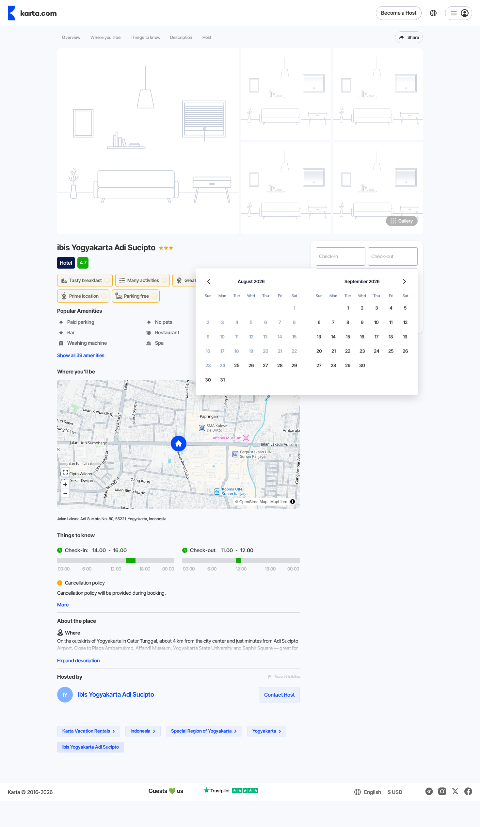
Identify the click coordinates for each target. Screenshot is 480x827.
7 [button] (280, 322)
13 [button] (265, 336)
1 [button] (294, 308)
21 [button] (280, 351)
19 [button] (251, 351)
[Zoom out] (65, 493)
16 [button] (208, 351)
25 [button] (236, 365)
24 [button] (222, 365)
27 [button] (265, 365)
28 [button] (280, 365)
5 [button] (251, 322)
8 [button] (294, 322)
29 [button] (294, 365)
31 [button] (222, 380)
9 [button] (208, 336)
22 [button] (294, 351)
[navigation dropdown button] (458, 13)
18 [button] (236, 351)
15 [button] (294, 336)
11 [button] (236, 336)
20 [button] (265, 351)
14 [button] (280, 336)
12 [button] (251, 336)
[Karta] (32, 13)
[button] (178, 444)
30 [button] (208, 380)
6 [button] (265, 322)
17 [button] (222, 351)
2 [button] (208, 322)
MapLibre (278, 501)
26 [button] (251, 365)
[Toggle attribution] (292, 501)
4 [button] (236, 322)
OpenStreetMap (253, 501)
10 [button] (222, 336)
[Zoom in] (65, 484)
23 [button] (208, 365)
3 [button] (222, 322)
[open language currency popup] (433, 13)
